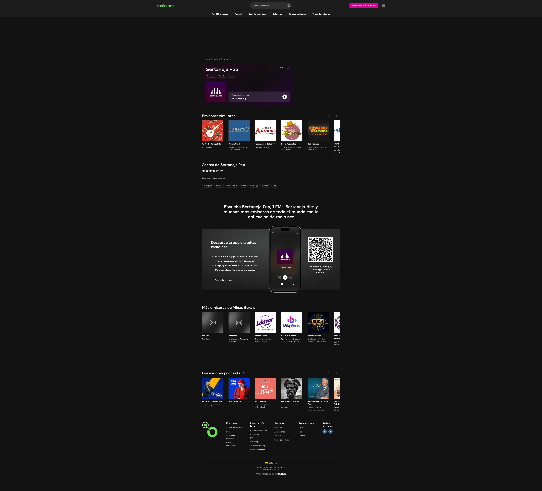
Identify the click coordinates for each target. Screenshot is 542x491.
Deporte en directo (257, 14)
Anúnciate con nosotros (232, 437)
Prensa (229, 432)
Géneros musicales (297, 14)
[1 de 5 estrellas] (203, 171)
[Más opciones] (288, 68)
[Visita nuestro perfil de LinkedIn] (325, 431)
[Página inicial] (207, 59)
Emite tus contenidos (231, 444)
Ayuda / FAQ (279, 436)
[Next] (336, 114)
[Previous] (328, 114)
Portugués (208, 186)
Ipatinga (219, 186)
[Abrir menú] (383, 5)
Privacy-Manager (257, 450)
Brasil (243, 186)
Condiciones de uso (258, 431)
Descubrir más (223, 280)
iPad (300, 432)
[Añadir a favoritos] (281, 68)
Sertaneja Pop (239, 98)
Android (302, 436)
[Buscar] (288, 5)
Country (222, 76)
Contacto (278, 428)
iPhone (301, 428)
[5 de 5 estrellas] (217, 171)
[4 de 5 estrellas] (214, 171)
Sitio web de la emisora (212, 178)
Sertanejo (211, 76)
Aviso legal (254, 442)
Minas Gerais (232, 186)
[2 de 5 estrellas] (207, 171)
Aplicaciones (279, 432)
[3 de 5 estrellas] (210, 171)
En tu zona (277, 14)
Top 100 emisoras (220, 14)
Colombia (272, 463)
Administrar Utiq (257, 446)
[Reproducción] (284, 96)
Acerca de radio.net (234, 428)
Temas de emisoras (321, 14)
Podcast (238, 14)
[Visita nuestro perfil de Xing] (330, 431)
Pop (231, 76)
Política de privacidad (254, 436)
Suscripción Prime (282, 440)
